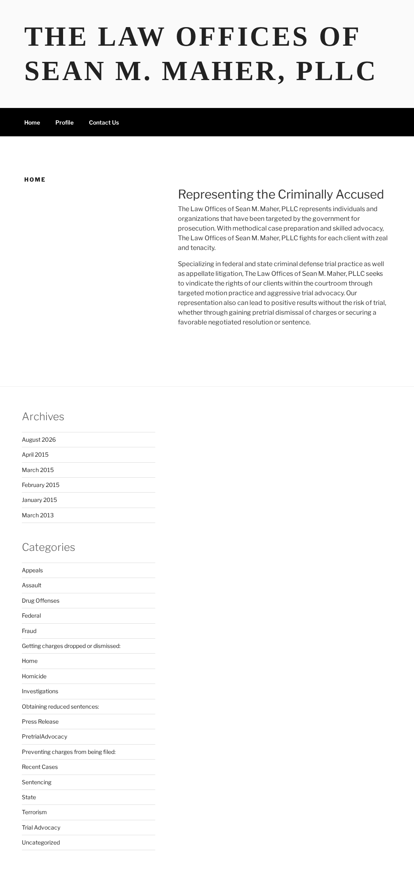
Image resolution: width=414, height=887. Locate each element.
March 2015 (38, 469)
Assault (31, 585)
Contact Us (104, 122)
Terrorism (34, 812)
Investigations (40, 691)
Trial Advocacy (41, 827)
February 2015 (40, 484)
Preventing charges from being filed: (69, 751)
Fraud (29, 630)
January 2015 (39, 499)
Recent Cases (40, 766)
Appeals (32, 570)
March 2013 (38, 515)
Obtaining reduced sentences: (60, 706)
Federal (31, 615)
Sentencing (36, 782)
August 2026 (39, 439)
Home (32, 122)
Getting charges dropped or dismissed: (71, 645)
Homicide (34, 676)
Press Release (40, 721)
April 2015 (35, 454)
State (29, 797)
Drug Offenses (40, 600)
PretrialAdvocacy (44, 736)
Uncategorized (41, 842)
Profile (64, 122)
